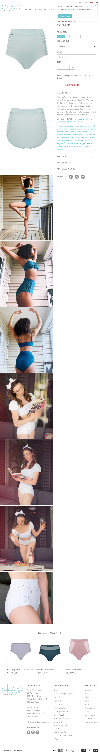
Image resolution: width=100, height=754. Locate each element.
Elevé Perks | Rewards (63, 694)
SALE (87, 712)
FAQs (56, 739)
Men (87, 694)
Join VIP (57, 697)
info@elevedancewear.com (38, 722)
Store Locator (60, 708)
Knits (87, 704)
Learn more (65, 16)
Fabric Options (91, 722)
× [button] (95, 5)
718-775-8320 (33, 717)
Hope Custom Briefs (73, 670)
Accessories (90, 708)
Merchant (58, 722)
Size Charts (58, 701)
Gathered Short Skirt (75, 122)
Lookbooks (90, 719)
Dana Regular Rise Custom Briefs (20, 670)
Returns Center (60, 732)
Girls (87, 697)
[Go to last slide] (6, 656)
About (56, 690)
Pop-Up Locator (61, 712)
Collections (90, 715)
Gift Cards (58, 704)
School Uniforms (61, 719)
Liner (59, 51)
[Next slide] (94, 656)
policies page (72, 146)
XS (61, 36)
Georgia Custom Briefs (45, 670)
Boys (87, 701)
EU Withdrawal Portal (63, 736)
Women (88, 690)
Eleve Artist (59, 715)
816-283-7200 (33, 702)
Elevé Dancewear (15, 750)
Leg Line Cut (63, 41)
